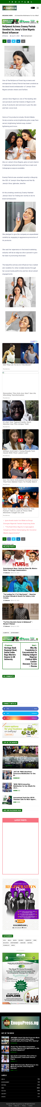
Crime (34, 940)
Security (3, 1093)
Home (10, 1105)
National (30, 942)
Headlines (23, 942)
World (13, 945)
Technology (6, 945)
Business (21, 940)
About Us (16, 1105)
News (2, 1087)
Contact (30, 1105)
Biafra (15, 940)
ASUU (4, 940)
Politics (3, 1090)
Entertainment (27, 36)
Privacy (24, 1105)
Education (6, 942)
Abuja (9, 940)
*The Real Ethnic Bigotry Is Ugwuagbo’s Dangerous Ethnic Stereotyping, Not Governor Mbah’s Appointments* (20, 530)
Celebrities (6, 632)
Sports (3, 1096)
